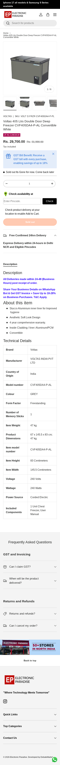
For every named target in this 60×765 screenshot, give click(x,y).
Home (5, 33)
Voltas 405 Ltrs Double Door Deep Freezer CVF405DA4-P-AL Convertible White (30, 36)
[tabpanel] (30, 394)
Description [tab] (10, 264)
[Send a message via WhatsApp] (54, 759)
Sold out (30, 222)
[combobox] (30, 23)
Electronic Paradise (18, 757)
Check (49, 201)
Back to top (30, 660)
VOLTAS (7, 116)
